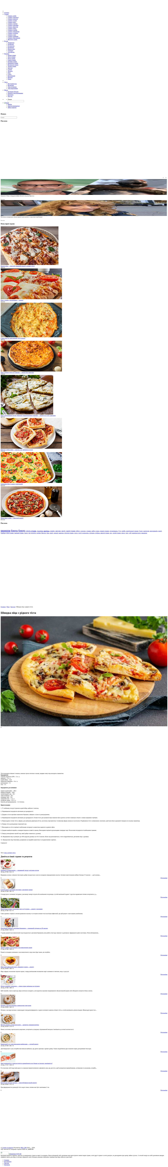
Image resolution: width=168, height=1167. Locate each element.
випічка (46, 531)
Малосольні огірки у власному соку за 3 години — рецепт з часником (21, 909)
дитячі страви (117, 533)
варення (61, 533)
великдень (85, 533)
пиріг (51, 533)
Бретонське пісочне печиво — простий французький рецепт (19, 1082)
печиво (38, 533)
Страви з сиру (12, 35)
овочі (63, 531)
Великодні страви (13, 65)
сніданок (91, 533)
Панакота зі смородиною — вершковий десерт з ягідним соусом (20, 870)
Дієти (6, 82)
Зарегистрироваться (14, 106)
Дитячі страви (12, 66)
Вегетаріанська (12, 83)
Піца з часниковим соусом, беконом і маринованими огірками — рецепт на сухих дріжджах (28, 415)
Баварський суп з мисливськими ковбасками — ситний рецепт (19, 1044)
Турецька (10, 50)
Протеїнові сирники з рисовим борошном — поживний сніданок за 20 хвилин (24, 928)
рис (111, 533)
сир (29, 533)
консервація (154, 531)
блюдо (21, 530)
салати (52, 531)
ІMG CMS (24, 1147)
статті (80, 533)
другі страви (31, 531)
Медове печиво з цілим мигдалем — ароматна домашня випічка (20, 1025)
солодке (83, 531)
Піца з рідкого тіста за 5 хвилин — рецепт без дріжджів (17, 372)
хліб (130, 533)
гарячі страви (70, 531)
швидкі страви (104, 533)
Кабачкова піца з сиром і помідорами (12, 484)
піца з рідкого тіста (9, 853)
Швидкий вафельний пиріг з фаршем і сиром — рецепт (17, 967)
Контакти (10, 95)
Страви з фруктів (13, 27)
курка (97, 531)
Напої (9, 79)
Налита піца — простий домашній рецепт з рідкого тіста (17, 266)
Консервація (11, 76)
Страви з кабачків (13, 36)
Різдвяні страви (12, 61)
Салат (141, 531)
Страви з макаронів (13, 31)
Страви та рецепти (7, 1147)
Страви (6, 14)
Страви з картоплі (13, 17)
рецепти (5, 530)
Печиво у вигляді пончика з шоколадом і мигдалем (16, 1005)
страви (88, 531)
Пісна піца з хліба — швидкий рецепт (12, 518)
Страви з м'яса (12, 28)
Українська (11, 42)
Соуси (9, 74)
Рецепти (6, 53)
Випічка (10, 77)
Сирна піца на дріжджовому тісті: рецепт (13, 338)
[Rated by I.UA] (4, 1154)
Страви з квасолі (13, 19)
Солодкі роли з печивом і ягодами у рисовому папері (16, 889)
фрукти (43, 533)
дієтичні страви (69, 533)
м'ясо (78, 531)
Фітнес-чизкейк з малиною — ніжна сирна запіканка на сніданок (20, 986)
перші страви (104, 531)
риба (93, 531)
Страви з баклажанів (14, 38)
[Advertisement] (83, 750)
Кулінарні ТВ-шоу (13, 91)
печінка (97, 533)
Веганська (11, 85)
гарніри (3, 533)
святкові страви (19, 533)
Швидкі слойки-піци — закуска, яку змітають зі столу (17, 450)
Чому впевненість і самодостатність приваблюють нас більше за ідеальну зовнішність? (26, 1063)
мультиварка (114, 531)
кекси (123, 533)
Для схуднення (12, 87)
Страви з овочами (13, 25)
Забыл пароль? (12, 107)
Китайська (11, 47)
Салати (10, 69)
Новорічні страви (13, 63)
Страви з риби (12, 16)
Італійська (11, 44)
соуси (76, 533)
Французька (11, 49)
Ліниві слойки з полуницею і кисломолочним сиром (16, 947)
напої (160, 531)
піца (48, 533)
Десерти (10, 71)
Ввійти (10, 104)
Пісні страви (11, 58)
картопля (146, 531)
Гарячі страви (12, 60)
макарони (144, 533)
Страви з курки (12, 20)
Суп (119, 531)
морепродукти (136, 533)
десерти (40, 531)
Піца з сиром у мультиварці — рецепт (12, 300)
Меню (6, 90)
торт (127, 533)
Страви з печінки (13, 33)
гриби (123, 531)
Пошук (10, 99)
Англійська (11, 52)
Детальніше (163, 878)
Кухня (6, 41)
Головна (6, 12)
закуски (58, 531)
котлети (33, 533)
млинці (56, 533)
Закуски (10, 68)
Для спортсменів (13, 88)
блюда (14, 530)
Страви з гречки (12, 23)
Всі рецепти (7, 1161)
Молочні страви (12, 39)
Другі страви (11, 57)
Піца (9, 72)
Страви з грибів (12, 30)
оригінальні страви (132, 531)
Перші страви (12, 55)
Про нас (10, 96)
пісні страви (10, 533)
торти (26, 533)
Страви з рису (12, 22)
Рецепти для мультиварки (15, 93)
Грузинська (11, 46)
